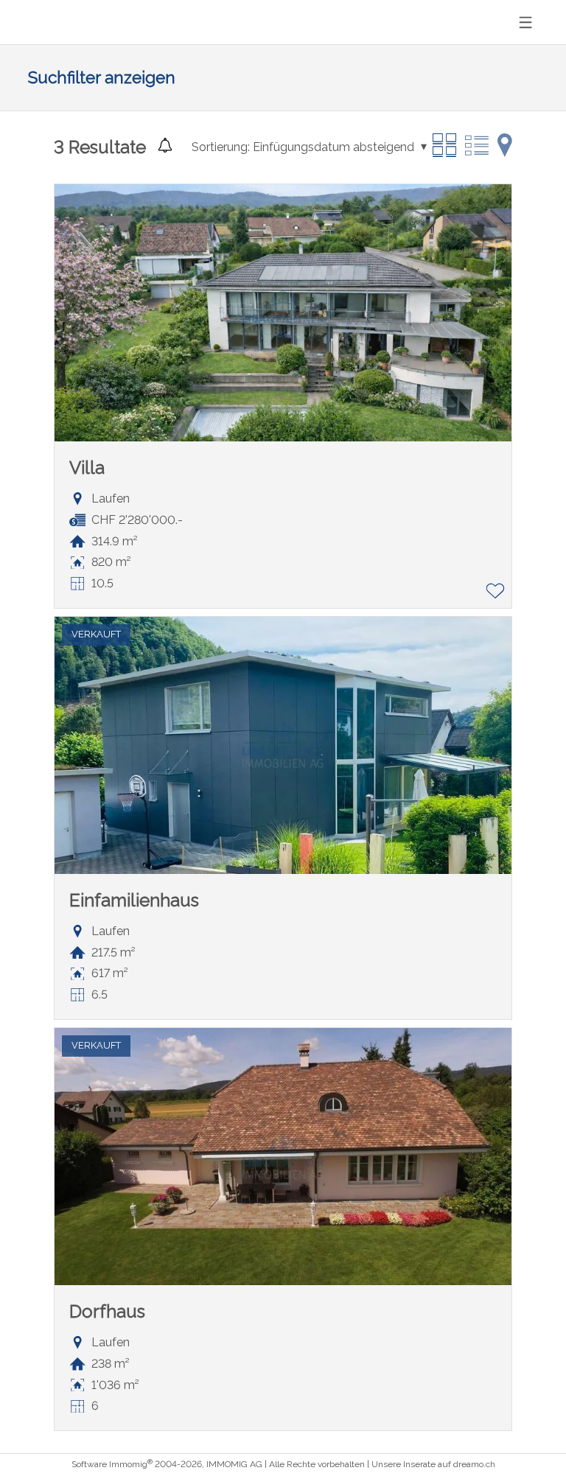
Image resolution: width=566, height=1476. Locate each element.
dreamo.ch (474, 1464)
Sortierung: (221, 147)
